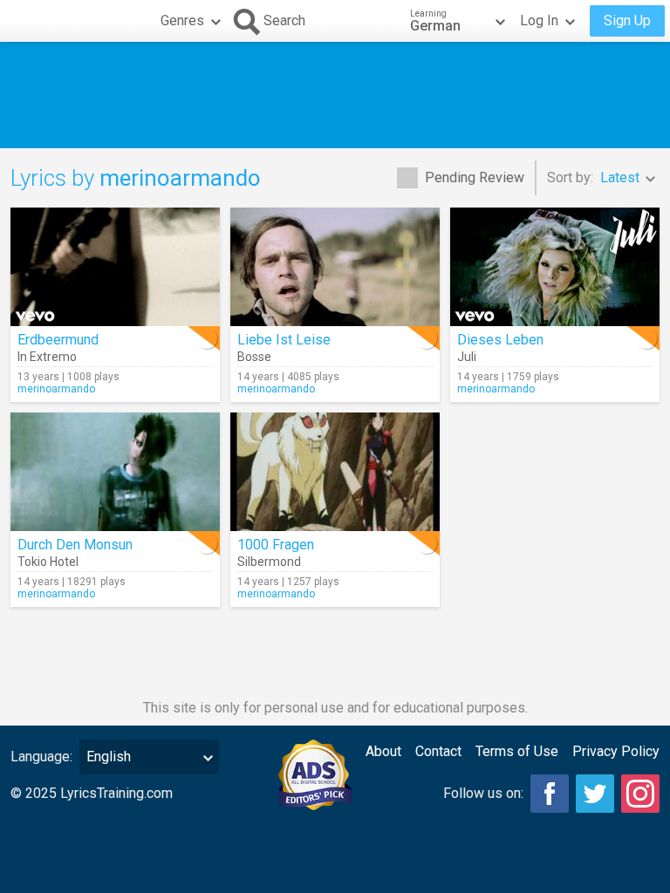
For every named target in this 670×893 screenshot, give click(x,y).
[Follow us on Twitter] (595, 793)
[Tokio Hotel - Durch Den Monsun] (115, 471)
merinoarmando (56, 389)
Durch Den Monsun (75, 544)
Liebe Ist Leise (284, 339)
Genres (182, 20)
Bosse (254, 357)
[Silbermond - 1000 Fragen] (335, 471)
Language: (41, 756)
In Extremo (47, 357)
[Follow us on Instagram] (640, 793)
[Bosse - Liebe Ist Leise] (335, 267)
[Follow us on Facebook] (549, 793)
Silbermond (269, 562)
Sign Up (627, 20)
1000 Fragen (275, 544)
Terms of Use (516, 751)
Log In (539, 20)
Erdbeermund (58, 339)
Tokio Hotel (48, 562)
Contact (438, 751)
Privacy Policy (616, 751)
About (383, 751)
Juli (466, 357)
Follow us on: (483, 793)
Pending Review (474, 177)
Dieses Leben (500, 339)
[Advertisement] (335, 95)
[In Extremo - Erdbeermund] (115, 267)
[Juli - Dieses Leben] (555, 267)
